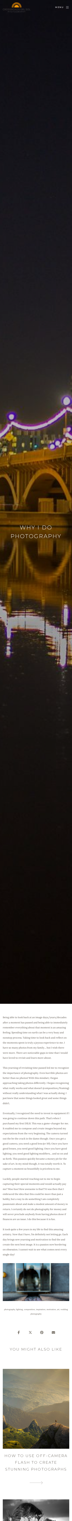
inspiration (40, 1309)
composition (29, 1309)
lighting (19, 1309)
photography (9, 1309)
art (58, 1309)
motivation (51, 1309)
